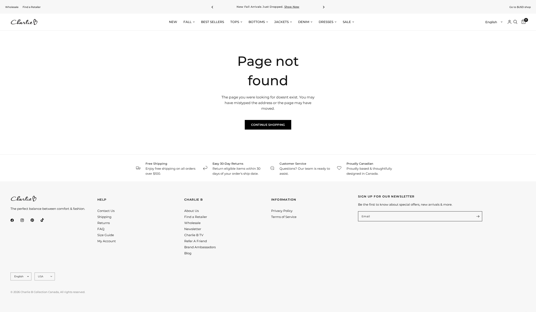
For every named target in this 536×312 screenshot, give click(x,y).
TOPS (234, 22)
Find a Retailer (32, 7)
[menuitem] (12, 7)
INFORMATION (283, 199)
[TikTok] (45, 220)
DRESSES (326, 22)
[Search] (515, 22)
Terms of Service (283, 217)
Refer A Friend (195, 241)
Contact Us (106, 211)
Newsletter (192, 229)
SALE (347, 22)
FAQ (100, 229)
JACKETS (281, 22)
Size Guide (105, 235)
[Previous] (212, 7)
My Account (106, 241)
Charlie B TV (193, 235)
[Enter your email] (478, 216)
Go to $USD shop (520, 7)
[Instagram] (25, 220)
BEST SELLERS (212, 22)
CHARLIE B (193, 199)
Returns (103, 223)
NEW (173, 22)
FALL (187, 22)
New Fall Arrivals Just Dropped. (268, 6)
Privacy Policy (281, 211)
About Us (191, 211)
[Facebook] (15, 220)
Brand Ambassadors (200, 247)
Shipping (104, 217)
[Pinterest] (35, 220)
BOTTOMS (257, 22)
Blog (187, 253)
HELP (102, 199)
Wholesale (11, 7)
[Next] (323, 7)
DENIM (303, 22)
